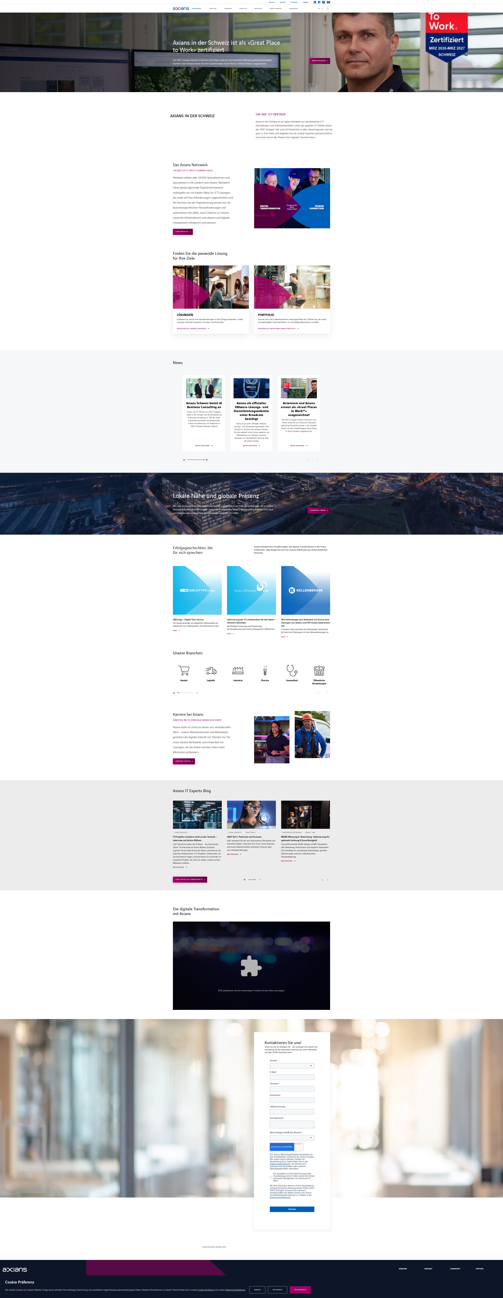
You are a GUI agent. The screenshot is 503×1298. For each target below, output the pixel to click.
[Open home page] (181, 8)
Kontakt (283, 2)
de (319, 8)
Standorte (294, 2)
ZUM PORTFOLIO (182, 232)
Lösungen (228, 9)
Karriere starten (318, 55)
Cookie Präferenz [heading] (19, 1282)
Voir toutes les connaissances (189, 879)
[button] (319, 83)
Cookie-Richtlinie (206, 1289)
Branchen (258, 9)
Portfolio (243, 9)
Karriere (272, 2)
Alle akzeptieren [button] (300, 1290)
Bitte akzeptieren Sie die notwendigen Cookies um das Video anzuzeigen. (251, 990)
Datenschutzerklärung (235, 1289)
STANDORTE (455, 1269)
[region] (251, 674)
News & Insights (276, 9)
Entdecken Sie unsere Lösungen (191, 329)
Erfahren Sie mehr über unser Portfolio (277, 329)
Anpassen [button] (257, 1290)
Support (305, 2)
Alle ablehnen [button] (277, 1290)
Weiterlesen (178, 861)
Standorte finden (318, 510)
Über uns (213, 9)
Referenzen (293, 9)
